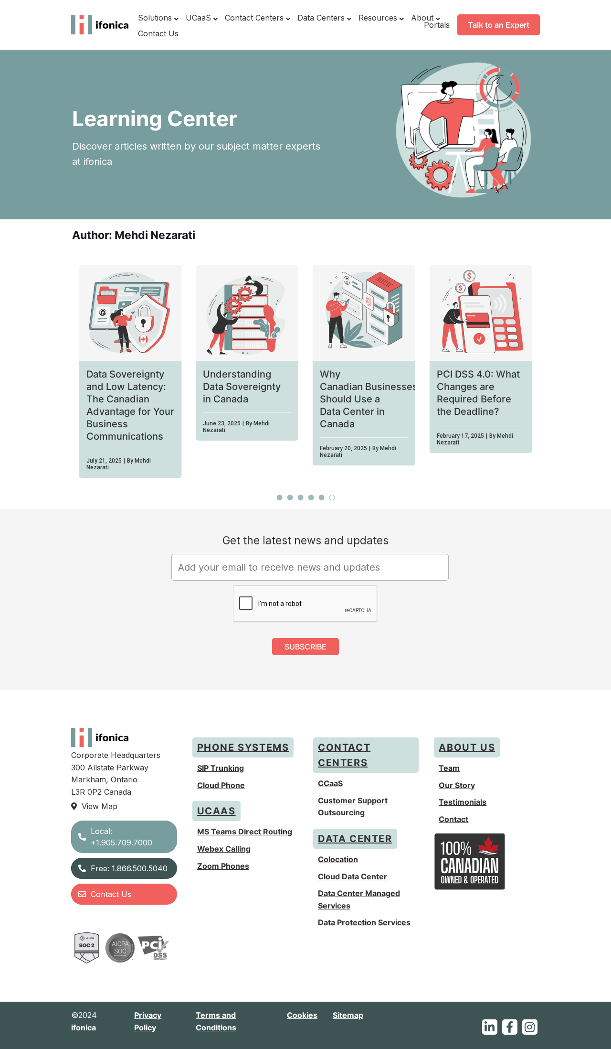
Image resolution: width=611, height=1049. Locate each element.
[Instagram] (529, 1027)
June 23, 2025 (222, 423)
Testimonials (462, 802)
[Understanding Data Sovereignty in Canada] (247, 313)
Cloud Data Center (352, 876)
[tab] (280, 497)
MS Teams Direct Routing (244, 831)
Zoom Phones (223, 866)
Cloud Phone (221, 785)
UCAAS (216, 811)
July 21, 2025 (104, 460)
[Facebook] (509, 1027)
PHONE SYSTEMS (243, 747)
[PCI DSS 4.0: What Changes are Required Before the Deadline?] (481, 313)
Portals (437, 25)
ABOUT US (467, 747)
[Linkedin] (489, 1027)
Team (449, 768)
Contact (453, 819)
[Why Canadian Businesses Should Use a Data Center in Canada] (364, 313)
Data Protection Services (364, 922)
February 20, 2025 (343, 448)
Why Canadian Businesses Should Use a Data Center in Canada (369, 399)
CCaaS (330, 783)
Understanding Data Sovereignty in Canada (242, 386)
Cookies (302, 1015)
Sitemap (348, 1015)
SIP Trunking (220, 768)
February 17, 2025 (460, 436)
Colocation (338, 859)
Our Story (457, 785)
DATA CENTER (355, 838)
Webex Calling (224, 849)
